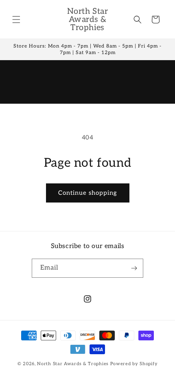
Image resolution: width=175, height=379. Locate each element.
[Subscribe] (134, 268)
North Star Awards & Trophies (73, 363)
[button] (16, 19)
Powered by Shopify (134, 363)
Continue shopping (87, 192)
